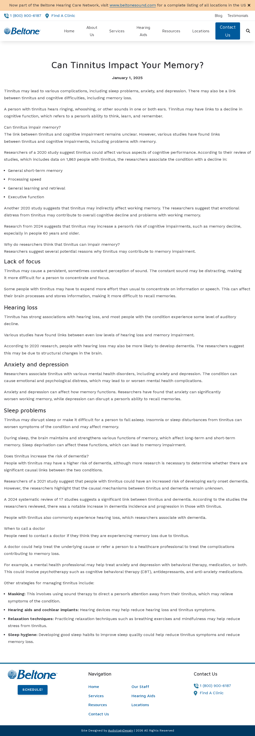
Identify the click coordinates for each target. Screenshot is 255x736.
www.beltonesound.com (133, 5)
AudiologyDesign (120, 730)
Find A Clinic (63, 15)
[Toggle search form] (248, 31)
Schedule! (32, 689)
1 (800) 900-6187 (25, 15)
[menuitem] (218, 16)
